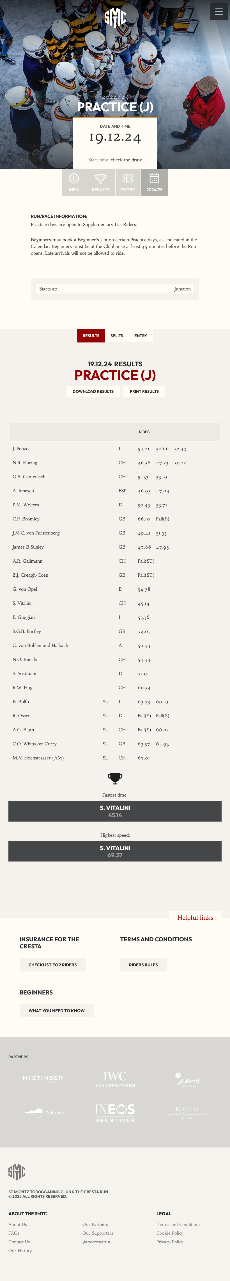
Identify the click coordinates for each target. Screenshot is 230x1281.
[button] (219, 11)
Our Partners (95, 1224)
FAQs (13, 1233)
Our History (20, 1250)
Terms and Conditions (178, 1224)
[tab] (91, 335)
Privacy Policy (170, 1241)
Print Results (144, 391)
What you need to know (57, 1010)
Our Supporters (97, 1233)
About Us (17, 1224)
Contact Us (19, 1241)
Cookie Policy (170, 1233)
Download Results (93, 391)
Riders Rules (143, 964)
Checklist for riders (53, 964)
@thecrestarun (96, 1241)
